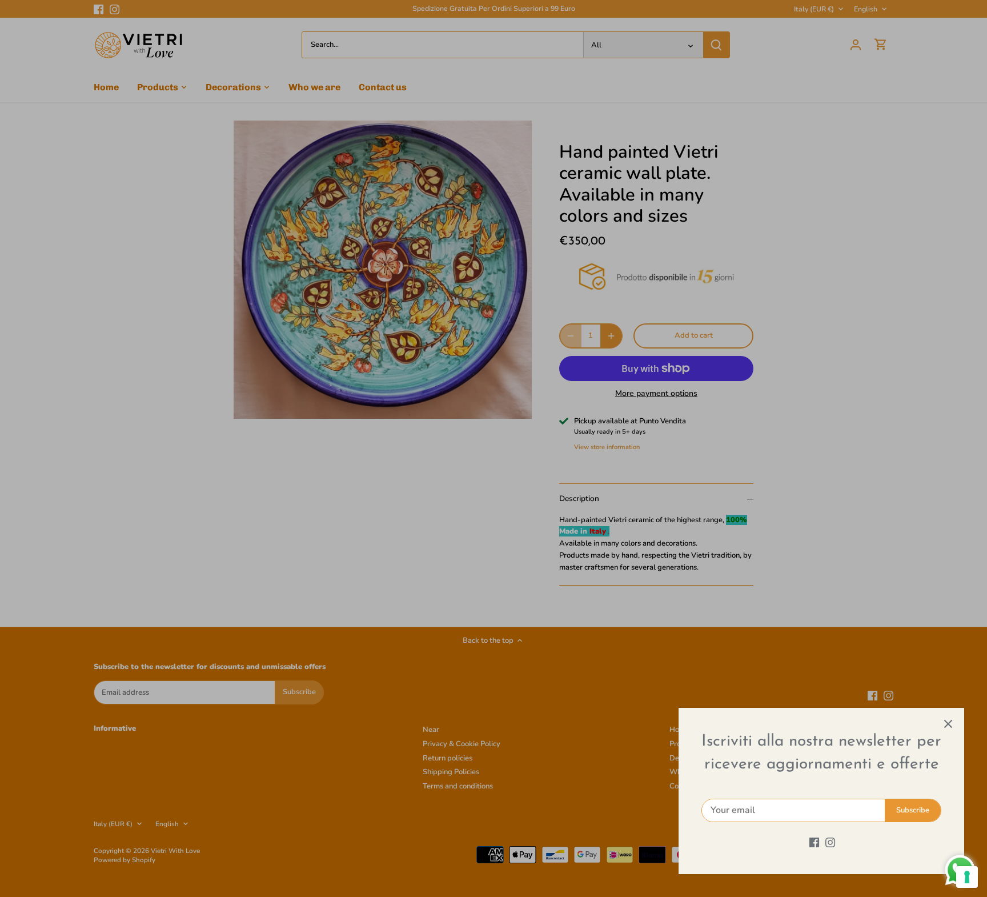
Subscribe (912, 810)
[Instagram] (830, 842)
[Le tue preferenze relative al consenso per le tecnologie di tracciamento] (967, 877)
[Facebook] (814, 842)
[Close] (948, 723)
